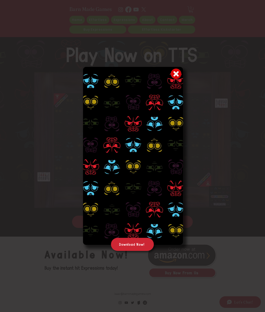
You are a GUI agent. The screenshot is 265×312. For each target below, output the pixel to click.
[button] (177, 240)
